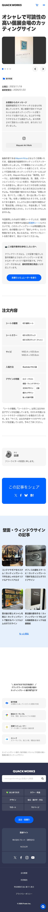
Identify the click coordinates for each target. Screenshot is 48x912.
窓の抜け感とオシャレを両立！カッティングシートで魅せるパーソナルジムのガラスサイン (12, 618)
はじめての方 (14, 792)
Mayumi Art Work (24, 145)
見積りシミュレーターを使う (24, 277)
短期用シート (34, 223)
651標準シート (28, 323)
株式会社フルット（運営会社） (24, 840)
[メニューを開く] (44, 5)
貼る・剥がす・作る (35, 800)
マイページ (35, 807)
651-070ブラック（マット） (33, 340)
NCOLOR (24, 847)
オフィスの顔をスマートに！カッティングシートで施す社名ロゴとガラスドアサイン (35, 575)
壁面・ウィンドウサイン (31, 383)
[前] (35, 69)
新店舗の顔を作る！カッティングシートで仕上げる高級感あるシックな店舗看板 (35, 618)
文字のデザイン (28, 388)
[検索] (42, 778)
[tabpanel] (24, 50)
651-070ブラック (29, 335)
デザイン (13, 800)
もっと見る (24, 633)
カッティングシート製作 (10, 752)
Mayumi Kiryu (21, 158)
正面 (37, 388)
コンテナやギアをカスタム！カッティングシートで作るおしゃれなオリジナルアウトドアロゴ (12, 575)
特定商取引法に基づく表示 (24, 887)
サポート (13, 807)
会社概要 (24, 873)
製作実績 (9, 78)
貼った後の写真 (28, 397)
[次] (43, 69)
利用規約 (24, 880)
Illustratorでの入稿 (30, 367)
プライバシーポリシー (24, 894)
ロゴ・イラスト (28, 379)
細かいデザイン (28, 393)
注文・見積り (24, 819)
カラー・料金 (35, 792)
